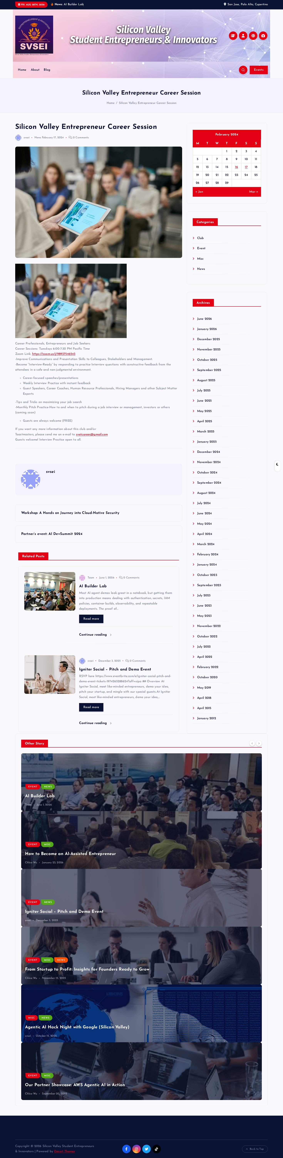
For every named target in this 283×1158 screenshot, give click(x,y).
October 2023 (207, 575)
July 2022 (204, 646)
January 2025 (207, 441)
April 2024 (204, 534)
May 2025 (204, 411)
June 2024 (204, 513)
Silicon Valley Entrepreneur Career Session (148, 103)
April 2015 (204, 708)
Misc (200, 258)
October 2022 (207, 636)
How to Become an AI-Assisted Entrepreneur (70, 854)
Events (259, 69)
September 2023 (209, 585)
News (37, 137)
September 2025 (209, 370)
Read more (91, 618)
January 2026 (207, 329)
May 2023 (204, 616)
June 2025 (204, 400)
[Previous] (252, 743)
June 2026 (204, 319)
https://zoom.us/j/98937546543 (53, 354)
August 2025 (206, 380)
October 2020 (207, 677)
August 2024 (206, 493)
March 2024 (206, 544)
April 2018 (204, 698)
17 (246, 167)
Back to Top (257, 1149)
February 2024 (207, 554)
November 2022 (209, 626)
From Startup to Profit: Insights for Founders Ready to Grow (87, 969)
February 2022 (207, 667)
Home (22, 69)
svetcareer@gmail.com (92, 434)
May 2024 (204, 523)
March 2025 (205, 431)
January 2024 (207, 564)
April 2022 (204, 657)
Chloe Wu (31, 862)
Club (200, 238)
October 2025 (207, 360)
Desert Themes (64, 1151)
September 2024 (209, 482)
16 (236, 167)
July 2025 (203, 390)
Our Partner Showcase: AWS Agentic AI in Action (75, 1085)
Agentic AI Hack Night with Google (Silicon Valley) (77, 1027)
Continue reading (93, 634)
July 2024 (204, 503)
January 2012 (206, 718)
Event (201, 248)
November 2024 (209, 462)
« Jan (199, 191)
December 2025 (208, 339)
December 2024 (208, 452)
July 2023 (203, 595)
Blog (47, 69)
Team (91, 577)
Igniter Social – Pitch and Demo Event (64, 912)
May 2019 (204, 687)
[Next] (259, 743)
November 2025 (208, 349)
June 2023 (204, 605)
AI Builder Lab (40, 796)
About (35, 69)
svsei (27, 137)
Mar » (253, 191)
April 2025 (204, 421)
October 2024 (207, 472)
